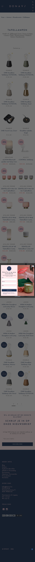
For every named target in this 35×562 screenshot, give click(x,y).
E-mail (3, 285)
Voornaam (3, 281)
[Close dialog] (33, 266)
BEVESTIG (9, 290)
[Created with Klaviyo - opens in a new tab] (17, 296)
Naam (3, 277)
